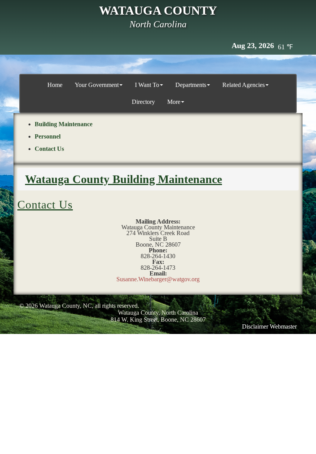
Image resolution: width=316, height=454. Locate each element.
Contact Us (49, 148)
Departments (190, 85)
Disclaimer (255, 326)
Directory (143, 101)
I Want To (147, 85)
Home (54, 85)
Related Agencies (243, 85)
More (173, 101)
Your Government (97, 85)
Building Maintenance (63, 124)
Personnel (48, 136)
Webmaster (283, 326)
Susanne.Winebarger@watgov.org (158, 279)
